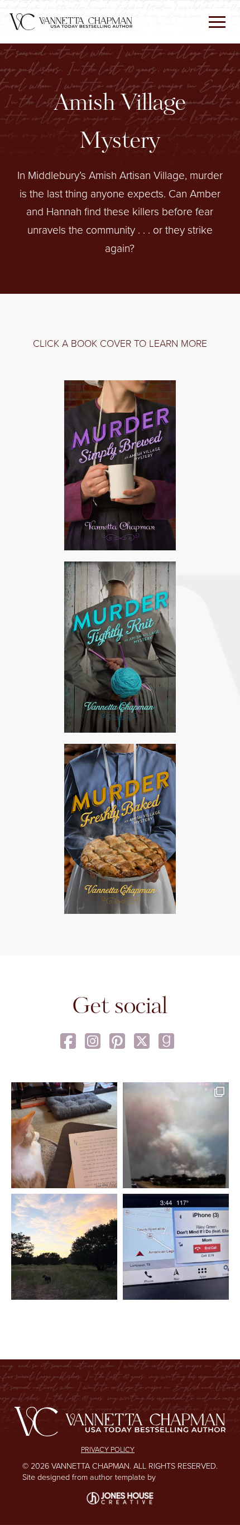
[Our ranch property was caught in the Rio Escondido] (176, 1135)
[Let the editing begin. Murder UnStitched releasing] (64, 1135)
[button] (217, 21)
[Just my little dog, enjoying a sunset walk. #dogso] (64, 1247)
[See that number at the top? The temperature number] (176, 1247)
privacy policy (108, 1449)
